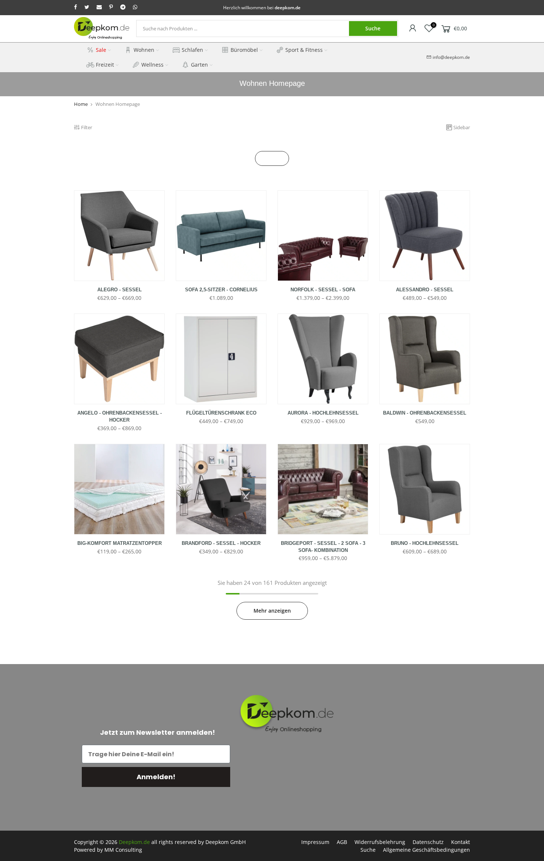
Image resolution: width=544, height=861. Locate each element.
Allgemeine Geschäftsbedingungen (426, 849)
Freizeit (105, 64)
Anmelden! (156, 776)
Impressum (315, 841)
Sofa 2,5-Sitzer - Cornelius (221, 289)
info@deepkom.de (451, 57)
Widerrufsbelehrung (380, 841)
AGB (342, 841)
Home (81, 104)
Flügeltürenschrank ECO (221, 413)
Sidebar (461, 127)
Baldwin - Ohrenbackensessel (424, 413)
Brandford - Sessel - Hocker (221, 543)
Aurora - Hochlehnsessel (323, 413)
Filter (86, 127)
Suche (372, 28)
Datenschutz (428, 841)
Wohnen (144, 49)
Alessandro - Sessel (424, 289)
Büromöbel (244, 49)
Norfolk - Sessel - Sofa (323, 289)
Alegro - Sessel (119, 289)
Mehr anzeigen (272, 610)
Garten (199, 64)
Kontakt (460, 841)
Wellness (152, 64)
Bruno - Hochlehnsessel (425, 543)
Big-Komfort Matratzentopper (119, 543)
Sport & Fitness (304, 49)
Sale (101, 49)
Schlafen (192, 49)
